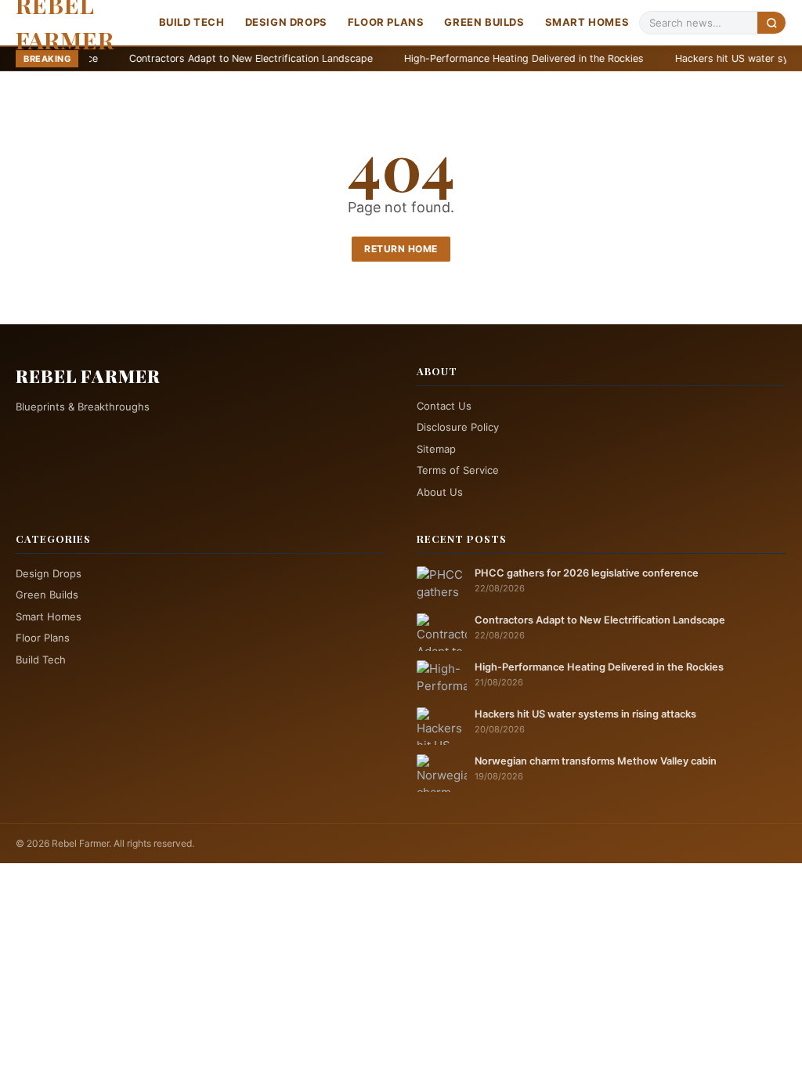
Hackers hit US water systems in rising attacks (585, 714)
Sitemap (436, 449)
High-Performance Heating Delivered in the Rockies (468, 58)
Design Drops (286, 22)
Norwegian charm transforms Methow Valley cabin (596, 761)
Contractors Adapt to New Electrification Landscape (195, 58)
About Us (440, 492)
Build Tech (192, 22)
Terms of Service (458, 470)
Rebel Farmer (88, 376)
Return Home (401, 249)
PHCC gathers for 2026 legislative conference (587, 573)
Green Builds (484, 22)
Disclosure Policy (458, 427)
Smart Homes (587, 22)
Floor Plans (386, 22)
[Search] (771, 22)
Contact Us (444, 405)
